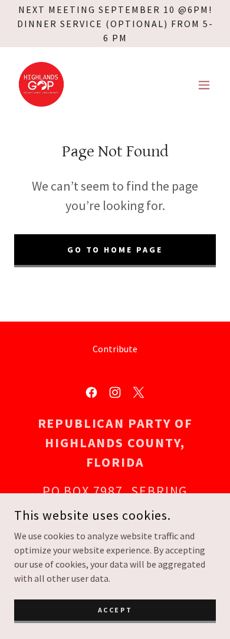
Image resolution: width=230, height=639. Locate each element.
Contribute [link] (115, 349)
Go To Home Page (115, 249)
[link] (41, 85)
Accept (115, 609)
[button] (204, 85)
